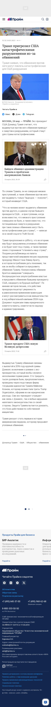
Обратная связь (9, 593)
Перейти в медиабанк (10, 104)
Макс (7, 114)
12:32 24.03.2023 (8, 40)
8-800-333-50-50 (10, 609)
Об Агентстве (8, 589)
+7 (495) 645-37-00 (11, 601)
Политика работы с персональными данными (19, 677)
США (22, 442)
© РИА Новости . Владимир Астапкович (17, 102)
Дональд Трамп (9, 442)
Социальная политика (10, 683)
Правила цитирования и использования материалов (22, 674)
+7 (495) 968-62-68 (37, 602)
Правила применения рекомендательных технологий (22, 680)
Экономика (25, 31)
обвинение (44, 442)
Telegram (30, 114)
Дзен (18, 114)
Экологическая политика (11, 686)
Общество (31, 442)
